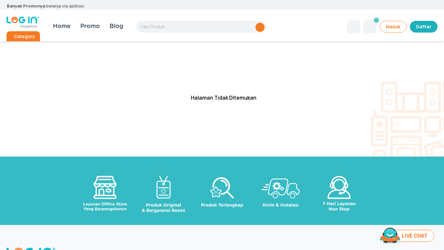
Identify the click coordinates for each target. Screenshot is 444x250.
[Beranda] (23, 22)
